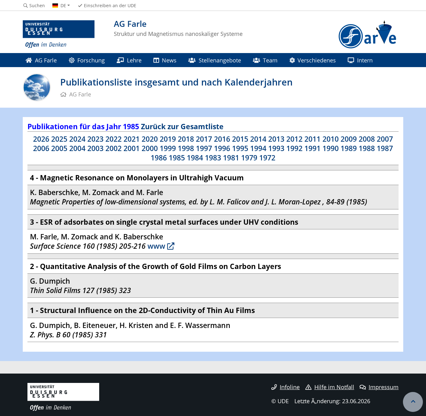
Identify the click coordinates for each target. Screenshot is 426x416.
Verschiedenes (317, 60)
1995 (240, 148)
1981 (231, 158)
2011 (312, 139)
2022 (113, 139)
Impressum (384, 387)
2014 (258, 139)
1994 (258, 148)
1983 (213, 158)
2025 (59, 139)
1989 (349, 148)
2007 (385, 139)
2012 (294, 139)
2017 (204, 139)
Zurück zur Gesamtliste (182, 126)
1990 (330, 148)
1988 (367, 148)
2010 (330, 139)
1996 (222, 148)
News (169, 60)
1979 (249, 158)
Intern (365, 60)
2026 (41, 139)
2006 (41, 148)
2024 (77, 139)
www (155, 246)
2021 (131, 139)
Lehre (134, 60)
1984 (195, 158)
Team (270, 60)
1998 (186, 148)
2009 (349, 139)
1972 (267, 158)
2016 (222, 139)
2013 (276, 139)
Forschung (91, 60)
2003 (95, 148)
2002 (113, 148)
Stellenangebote (220, 60)
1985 (177, 158)
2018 (186, 139)
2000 (150, 148)
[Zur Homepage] (58, 34)
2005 (59, 148)
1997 (204, 148)
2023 (95, 139)
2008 (367, 139)
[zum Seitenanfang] (413, 402)
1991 (312, 148)
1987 (385, 148)
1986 (159, 158)
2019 (168, 139)
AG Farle (46, 60)
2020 (150, 139)
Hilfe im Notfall (334, 387)
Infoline (290, 387)
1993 (276, 148)
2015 (240, 139)
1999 (168, 148)
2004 (77, 148)
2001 (131, 148)
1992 (294, 148)
